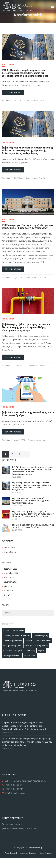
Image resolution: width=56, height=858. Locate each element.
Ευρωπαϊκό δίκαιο (43, 640)
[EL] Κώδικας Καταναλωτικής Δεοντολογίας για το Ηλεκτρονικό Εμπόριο (33, 526)
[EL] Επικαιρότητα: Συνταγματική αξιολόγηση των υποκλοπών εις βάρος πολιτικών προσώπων (27, 226)
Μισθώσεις (30, 650)
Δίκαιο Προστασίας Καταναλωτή (16, 635)
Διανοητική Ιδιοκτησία (12, 640)
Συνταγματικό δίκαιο (12, 655)
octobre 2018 (9, 590)
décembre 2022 (10, 569)
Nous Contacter (46, 853)
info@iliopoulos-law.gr (15, 793)
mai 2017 (8, 595)
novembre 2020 (11, 582)
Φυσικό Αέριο (29, 655)
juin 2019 (8, 586)
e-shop (6, 630)
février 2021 (9, 577)
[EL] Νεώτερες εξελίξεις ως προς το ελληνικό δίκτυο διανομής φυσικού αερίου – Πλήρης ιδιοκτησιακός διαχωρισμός (26, 327)
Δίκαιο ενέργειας (40, 635)
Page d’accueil (11, 853)
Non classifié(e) (8, 65)
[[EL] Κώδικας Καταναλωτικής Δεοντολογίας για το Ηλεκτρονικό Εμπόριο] (28, 388)
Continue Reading (13, 92)
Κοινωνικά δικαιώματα (12, 650)
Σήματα (41, 650)
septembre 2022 (11, 573)
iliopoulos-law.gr (35, 847)
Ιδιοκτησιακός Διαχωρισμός (36, 645)
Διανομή (28, 640)
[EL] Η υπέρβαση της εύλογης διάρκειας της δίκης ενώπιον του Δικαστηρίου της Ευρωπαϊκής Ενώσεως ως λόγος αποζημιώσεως (27, 150)
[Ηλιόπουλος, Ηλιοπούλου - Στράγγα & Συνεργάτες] (23, 6)
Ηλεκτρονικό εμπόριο (12, 645)
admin (8, 100)
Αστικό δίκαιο (10, 552)
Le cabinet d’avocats (28, 853)
